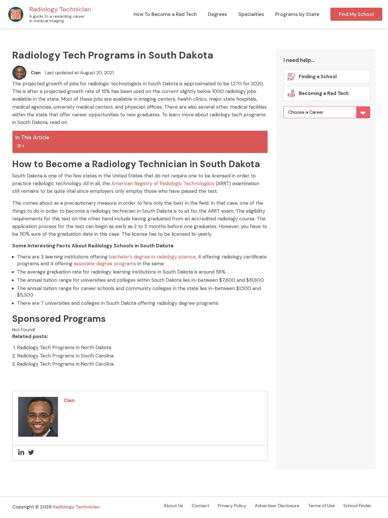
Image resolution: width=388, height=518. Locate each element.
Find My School (356, 14)
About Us (173, 506)
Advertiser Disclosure (277, 506)
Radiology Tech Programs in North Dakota (64, 347)
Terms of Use (321, 506)
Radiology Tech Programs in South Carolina (65, 356)
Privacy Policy (232, 506)
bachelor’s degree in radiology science (152, 257)
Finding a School (318, 76)
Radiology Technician (60, 9)
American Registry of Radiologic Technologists (162, 183)
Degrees (217, 14)
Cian (36, 73)
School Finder (357, 506)
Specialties (251, 14)
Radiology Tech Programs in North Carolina (65, 364)
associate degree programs (105, 263)
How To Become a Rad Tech (165, 14)
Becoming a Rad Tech (323, 93)
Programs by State (297, 14)
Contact (200, 506)
